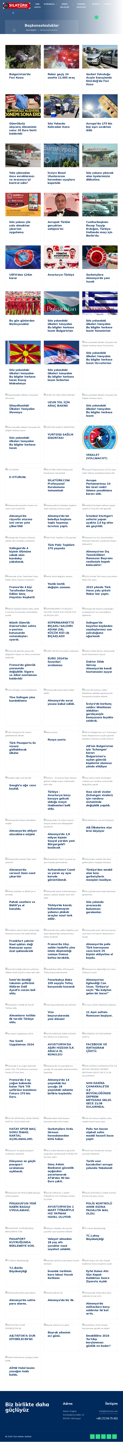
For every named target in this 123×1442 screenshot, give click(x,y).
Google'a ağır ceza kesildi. (22, 786)
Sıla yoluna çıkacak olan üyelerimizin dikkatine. (100, 176)
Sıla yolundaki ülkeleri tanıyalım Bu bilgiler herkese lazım (99, 410)
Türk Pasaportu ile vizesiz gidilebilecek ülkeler (22, 748)
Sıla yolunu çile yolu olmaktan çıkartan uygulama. (19, 227)
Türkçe (108, 4)
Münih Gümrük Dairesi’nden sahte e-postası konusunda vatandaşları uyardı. (22, 631)
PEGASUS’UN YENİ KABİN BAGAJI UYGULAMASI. (22, 1206)
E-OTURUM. (17, 477)
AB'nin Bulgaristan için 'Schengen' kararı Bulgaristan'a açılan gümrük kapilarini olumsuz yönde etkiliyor (99, 756)
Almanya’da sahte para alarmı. (22, 1301)
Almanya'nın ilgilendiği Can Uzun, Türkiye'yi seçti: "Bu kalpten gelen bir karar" (98, 986)
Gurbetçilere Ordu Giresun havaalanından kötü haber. (60, 1134)
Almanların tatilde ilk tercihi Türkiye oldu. (22, 1019)
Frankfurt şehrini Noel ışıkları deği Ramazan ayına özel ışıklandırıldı (21, 946)
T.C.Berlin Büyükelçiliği (18, 1269)
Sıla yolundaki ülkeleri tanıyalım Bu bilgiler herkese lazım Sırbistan (61, 375)
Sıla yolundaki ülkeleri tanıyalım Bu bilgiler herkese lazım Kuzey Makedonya (22, 376)
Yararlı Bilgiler (81, 5)
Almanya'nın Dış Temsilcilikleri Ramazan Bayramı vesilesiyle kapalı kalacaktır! (99, 558)
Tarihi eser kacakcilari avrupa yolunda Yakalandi (99, 1164)
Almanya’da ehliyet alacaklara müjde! (23, 832)
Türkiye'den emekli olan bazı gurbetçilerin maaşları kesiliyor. (99, 874)
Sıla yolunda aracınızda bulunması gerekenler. (95, 907)
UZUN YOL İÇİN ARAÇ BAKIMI (59, 403)
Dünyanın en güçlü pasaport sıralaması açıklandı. (22, 1166)
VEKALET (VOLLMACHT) (97, 456)
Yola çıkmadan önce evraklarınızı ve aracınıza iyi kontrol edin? (21, 178)
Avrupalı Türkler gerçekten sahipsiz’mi (59, 225)
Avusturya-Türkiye (61, 274)
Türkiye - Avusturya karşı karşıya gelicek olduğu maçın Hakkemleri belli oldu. (59, 800)
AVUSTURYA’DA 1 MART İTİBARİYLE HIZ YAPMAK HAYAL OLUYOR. (61, 1211)
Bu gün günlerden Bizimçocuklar (21, 322)
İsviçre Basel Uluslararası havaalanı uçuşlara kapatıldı (61, 178)
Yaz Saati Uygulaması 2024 (21, 1042)
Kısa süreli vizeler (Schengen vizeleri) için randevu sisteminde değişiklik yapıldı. (99, 798)
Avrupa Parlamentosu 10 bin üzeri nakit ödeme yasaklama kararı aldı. (99, 487)
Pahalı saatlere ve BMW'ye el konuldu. (22, 905)
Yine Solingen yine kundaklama (22, 698)
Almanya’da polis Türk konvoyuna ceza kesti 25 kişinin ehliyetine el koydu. (99, 950)
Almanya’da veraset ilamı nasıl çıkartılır (22, 873)
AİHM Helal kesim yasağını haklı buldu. (22, 1371)
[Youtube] (114, 1436)
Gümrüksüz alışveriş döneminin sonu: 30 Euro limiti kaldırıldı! (23, 128)
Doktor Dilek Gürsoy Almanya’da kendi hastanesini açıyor (99, 666)
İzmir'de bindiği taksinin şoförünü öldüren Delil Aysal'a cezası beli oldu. (22, 986)
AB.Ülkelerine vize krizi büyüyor (99, 829)
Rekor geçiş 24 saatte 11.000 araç (61, 75)
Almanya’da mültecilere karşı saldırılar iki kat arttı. (98, 1308)
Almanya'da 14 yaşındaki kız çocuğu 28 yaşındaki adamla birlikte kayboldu (60, 1086)
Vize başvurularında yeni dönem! (58, 1015)
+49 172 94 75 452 (107, 1418)
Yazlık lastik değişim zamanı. (59, 585)
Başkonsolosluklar (49, 30)
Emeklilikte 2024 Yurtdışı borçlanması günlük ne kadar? (98, 1340)
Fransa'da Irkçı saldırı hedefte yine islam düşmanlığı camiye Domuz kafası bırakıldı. (61, 950)
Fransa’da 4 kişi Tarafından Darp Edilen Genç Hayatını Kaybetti (22, 592)
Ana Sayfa (37, 5)
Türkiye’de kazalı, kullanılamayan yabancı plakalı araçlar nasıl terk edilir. (60, 911)
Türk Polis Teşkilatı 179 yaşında (61, 546)
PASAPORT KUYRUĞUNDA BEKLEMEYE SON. (22, 1242)
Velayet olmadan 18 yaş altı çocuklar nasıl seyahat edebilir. (60, 1244)
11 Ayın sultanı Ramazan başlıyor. (99, 1013)
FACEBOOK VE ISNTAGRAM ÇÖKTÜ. (96, 1047)
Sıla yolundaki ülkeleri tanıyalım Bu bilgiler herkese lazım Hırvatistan (99, 358)
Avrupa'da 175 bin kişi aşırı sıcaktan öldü (99, 127)
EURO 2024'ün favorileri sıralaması (58, 661)
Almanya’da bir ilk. (61, 1300)
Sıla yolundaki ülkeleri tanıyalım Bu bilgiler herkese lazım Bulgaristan (61, 325)
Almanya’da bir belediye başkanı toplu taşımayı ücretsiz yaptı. (59, 521)
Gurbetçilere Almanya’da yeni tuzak (98, 278)
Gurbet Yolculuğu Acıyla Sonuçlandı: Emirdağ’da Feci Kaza (99, 79)
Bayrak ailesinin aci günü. (59, 1334)
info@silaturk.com (108, 1411)
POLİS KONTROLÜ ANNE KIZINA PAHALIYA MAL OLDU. (99, 1208)
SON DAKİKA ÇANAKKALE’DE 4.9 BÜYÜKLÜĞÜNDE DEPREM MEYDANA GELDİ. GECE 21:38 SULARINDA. (99, 1094)
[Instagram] (109, 1436)
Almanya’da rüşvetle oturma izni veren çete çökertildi (20, 521)
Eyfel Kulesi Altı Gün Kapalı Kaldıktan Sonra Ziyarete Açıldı (97, 1276)
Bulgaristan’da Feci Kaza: (20, 75)
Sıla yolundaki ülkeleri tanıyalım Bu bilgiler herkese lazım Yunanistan (99, 325)
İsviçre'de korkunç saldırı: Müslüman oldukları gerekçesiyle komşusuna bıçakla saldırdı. (99, 712)
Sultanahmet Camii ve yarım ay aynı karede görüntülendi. (61, 874)
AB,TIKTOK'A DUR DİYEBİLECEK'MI (22, 1337)
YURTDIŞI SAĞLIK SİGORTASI (61, 436)
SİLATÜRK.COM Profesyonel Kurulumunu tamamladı (59, 485)
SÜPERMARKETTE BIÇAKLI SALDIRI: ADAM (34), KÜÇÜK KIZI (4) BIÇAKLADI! (61, 629)
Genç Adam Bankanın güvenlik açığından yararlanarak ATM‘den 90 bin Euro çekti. (61, 1172)
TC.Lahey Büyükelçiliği (95, 1237)
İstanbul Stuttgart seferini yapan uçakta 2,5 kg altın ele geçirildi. (99, 521)
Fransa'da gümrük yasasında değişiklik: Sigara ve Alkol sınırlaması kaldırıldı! (23, 671)
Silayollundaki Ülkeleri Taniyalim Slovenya (22, 409)
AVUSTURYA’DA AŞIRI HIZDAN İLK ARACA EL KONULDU (61, 1049)
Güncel (96, 4)
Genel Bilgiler (64, 5)
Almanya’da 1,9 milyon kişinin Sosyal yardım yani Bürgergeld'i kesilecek (61, 840)
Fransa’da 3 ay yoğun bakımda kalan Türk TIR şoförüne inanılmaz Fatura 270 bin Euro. (23, 1088)
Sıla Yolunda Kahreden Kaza (59, 125)
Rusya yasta (57, 739)
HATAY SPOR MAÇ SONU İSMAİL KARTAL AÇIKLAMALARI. (22, 1134)
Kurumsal (49, 4)
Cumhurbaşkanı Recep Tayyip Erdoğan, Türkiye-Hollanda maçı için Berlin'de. (99, 228)
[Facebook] (98, 1436)
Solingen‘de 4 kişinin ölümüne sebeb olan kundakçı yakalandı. (20, 554)
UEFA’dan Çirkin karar (20, 276)
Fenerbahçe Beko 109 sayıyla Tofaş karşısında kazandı (61, 983)
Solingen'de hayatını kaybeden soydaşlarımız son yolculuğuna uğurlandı (99, 629)
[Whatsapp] (92, 1436)
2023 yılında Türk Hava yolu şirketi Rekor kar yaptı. (98, 590)
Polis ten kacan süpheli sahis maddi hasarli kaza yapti (100, 1134)
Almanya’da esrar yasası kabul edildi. (61, 702)
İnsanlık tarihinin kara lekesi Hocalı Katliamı (60, 1274)
